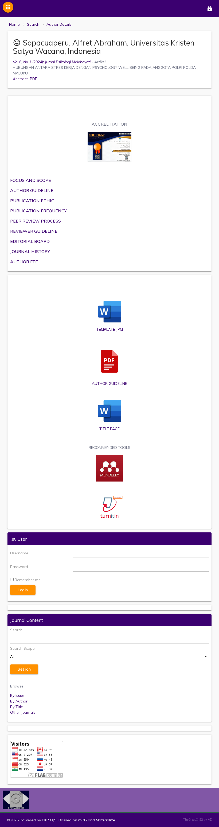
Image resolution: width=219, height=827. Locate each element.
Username (19, 553)
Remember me (28, 579)
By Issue (17, 695)
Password (19, 566)
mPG (82, 820)
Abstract (20, 78)
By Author (19, 701)
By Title (16, 706)
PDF (33, 78)
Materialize (105, 820)
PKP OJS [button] (49, 820)
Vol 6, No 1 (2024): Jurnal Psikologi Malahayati (52, 61)
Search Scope (22, 648)
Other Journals (23, 712)
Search (33, 24)
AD (210, 819)
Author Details (59, 24)
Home (14, 24)
